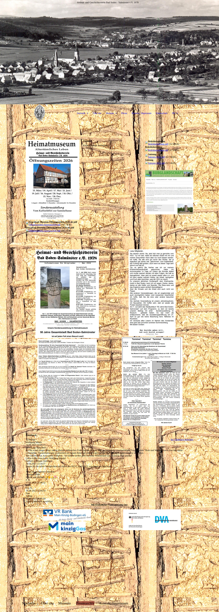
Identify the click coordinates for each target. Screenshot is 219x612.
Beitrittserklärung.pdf (158, 144)
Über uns (97, 113)
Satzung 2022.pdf (156, 157)
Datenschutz (161, 113)
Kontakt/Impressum (114, 603)
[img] (40, 113)
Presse (124, 113)
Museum (110, 113)
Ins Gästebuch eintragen (182, 439)
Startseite (81, 113)
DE (173, 113)
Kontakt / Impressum (141, 113)
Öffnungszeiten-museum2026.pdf (44, 224)
